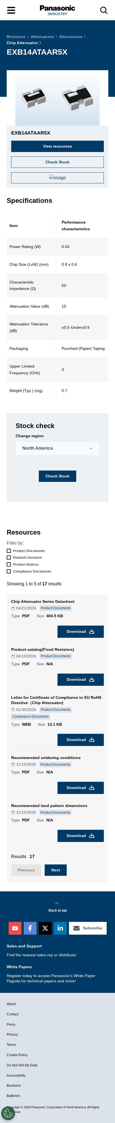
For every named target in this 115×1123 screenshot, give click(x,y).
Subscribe (92, 928)
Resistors (16, 36)
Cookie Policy (17, 1055)
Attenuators (42, 36)
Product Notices (26, 564)
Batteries (13, 1096)
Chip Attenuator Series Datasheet (43, 601)
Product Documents (29, 551)
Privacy (12, 1034)
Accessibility (16, 1076)
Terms (11, 1045)
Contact (12, 1014)
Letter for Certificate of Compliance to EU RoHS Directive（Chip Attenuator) (56, 700)
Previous (26, 870)
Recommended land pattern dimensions (49, 805)
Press (11, 1024)
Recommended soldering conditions (46, 757)
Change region (30, 436)
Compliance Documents (32, 571)
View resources (57, 146)
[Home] (57, 10)
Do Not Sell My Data (22, 1065)
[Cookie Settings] (8, 1113)
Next (55, 870)
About (11, 1004)
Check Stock (57, 476)
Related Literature (27, 558)
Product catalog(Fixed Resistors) (42, 649)
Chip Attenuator (22, 43)
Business (14, 1085)
